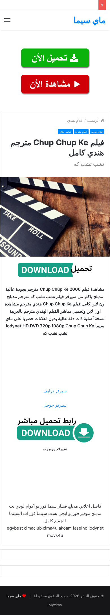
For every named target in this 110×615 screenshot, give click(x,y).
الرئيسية (94, 120)
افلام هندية (81, 131)
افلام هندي (75, 120)
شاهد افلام (65, 131)
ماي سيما (13, 596)
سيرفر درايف (55, 390)
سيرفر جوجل (55, 405)
